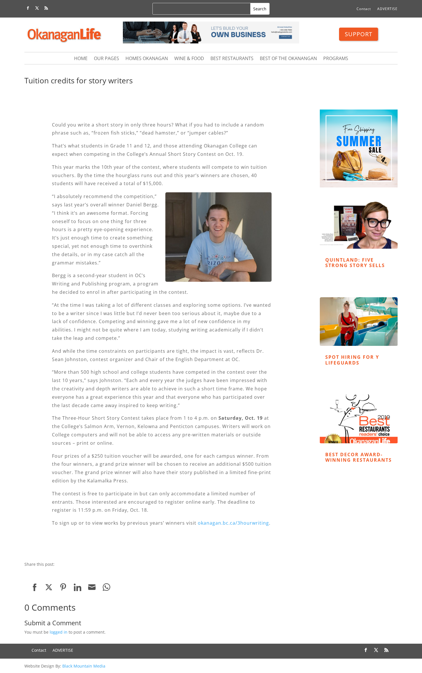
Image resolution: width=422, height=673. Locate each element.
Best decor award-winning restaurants (358, 457)
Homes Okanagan (146, 59)
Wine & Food (189, 59)
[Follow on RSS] (46, 8)
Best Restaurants (231, 59)
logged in (58, 632)
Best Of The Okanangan (288, 59)
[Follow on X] (37, 8)
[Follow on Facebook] (27, 8)
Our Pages (106, 59)
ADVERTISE (387, 9)
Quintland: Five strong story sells (355, 263)
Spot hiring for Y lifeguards (352, 360)
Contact (364, 9)
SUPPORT (358, 34)
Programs (335, 59)
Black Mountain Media (83, 666)
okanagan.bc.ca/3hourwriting (233, 523)
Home (81, 59)
